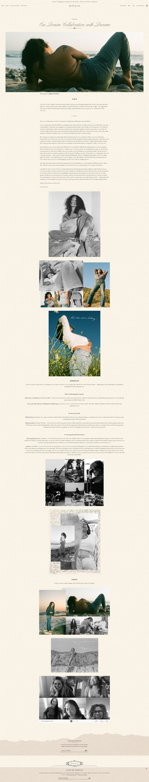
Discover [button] (24, 5)
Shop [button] (7, 5)
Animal (28, 446)
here (93, 583)
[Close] (146, 768)
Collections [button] (14, 5)
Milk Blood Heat (29, 423)
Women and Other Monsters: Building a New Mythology (42, 404)
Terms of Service (71, 774)
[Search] (133, 6)
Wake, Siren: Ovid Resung (32, 398)
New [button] (2, 5)
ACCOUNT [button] (123, 5)
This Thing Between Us (32, 438)
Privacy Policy (83, 774)
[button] (147, 5)
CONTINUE (86, 751)
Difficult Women (29, 417)
